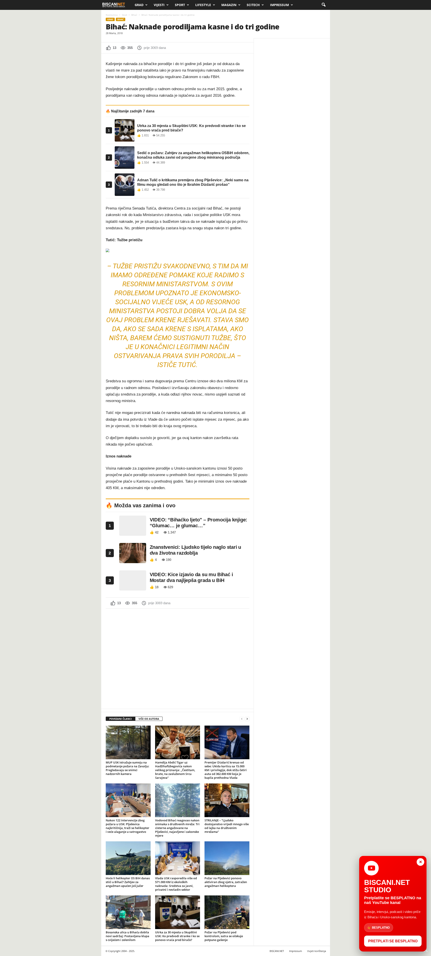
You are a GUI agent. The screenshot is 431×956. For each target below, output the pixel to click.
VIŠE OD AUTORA (149, 718)
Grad (139, 5)
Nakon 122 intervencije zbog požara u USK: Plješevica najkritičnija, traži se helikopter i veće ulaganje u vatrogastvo (127, 826)
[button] (323, 5)
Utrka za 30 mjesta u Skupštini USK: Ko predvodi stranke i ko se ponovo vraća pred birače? (177, 936)
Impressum (279, 5)
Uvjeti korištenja (316, 951)
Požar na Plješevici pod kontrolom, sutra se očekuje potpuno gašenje (224, 936)
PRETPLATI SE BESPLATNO (393, 941)
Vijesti (159, 5)
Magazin (228, 5)
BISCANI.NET (277, 951)
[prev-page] (242, 719)
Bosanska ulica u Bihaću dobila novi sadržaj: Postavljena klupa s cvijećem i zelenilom (127, 936)
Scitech (253, 5)
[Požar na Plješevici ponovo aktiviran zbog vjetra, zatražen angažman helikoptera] (227, 858)
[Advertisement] (177, 658)
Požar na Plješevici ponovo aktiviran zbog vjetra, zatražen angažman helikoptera (226, 882)
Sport (180, 5)
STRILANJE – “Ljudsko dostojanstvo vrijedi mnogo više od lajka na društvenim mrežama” (227, 826)
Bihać (134, 14)
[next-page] (247, 719)
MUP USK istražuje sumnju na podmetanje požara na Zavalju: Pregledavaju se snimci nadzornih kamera (127, 768)
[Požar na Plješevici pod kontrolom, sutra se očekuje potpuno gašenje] (227, 912)
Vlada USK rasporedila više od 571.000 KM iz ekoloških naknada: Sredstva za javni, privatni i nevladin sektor (176, 884)
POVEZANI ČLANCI (120, 718)
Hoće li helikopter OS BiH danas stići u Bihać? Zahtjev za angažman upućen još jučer (128, 882)
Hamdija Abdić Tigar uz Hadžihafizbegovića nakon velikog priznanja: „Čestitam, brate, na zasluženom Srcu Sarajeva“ (175, 770)
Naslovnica (112, 14)
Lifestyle (203, 5)
